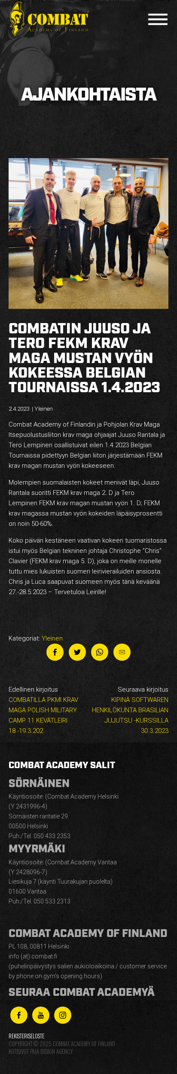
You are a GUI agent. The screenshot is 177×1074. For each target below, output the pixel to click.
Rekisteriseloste (26, 1036)
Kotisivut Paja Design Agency (41, 1051)
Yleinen (52, 638)
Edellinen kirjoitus (43, 710)
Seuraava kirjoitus (130, 710)
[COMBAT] (52, 19)
